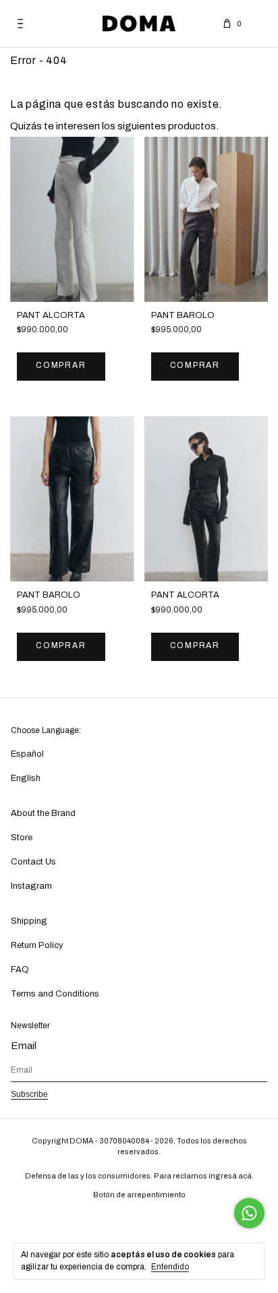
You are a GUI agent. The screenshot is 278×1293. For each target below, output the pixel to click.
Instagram (31, 886)
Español (27, 754)
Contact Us (33, 861)
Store (21, 837)
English (25, 778)
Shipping (29, 921)
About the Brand (43, 813)
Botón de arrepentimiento (139, 1195)
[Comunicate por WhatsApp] (249, 1213)
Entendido (170, 1266)
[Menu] (20, 23)
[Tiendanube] (139, 1219)
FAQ (20, 969)
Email (23, 1045)
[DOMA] (139, 23)
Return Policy (37, 945)
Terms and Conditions (55, 994)
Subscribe (29, 1094)
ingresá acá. (231, 1176)
